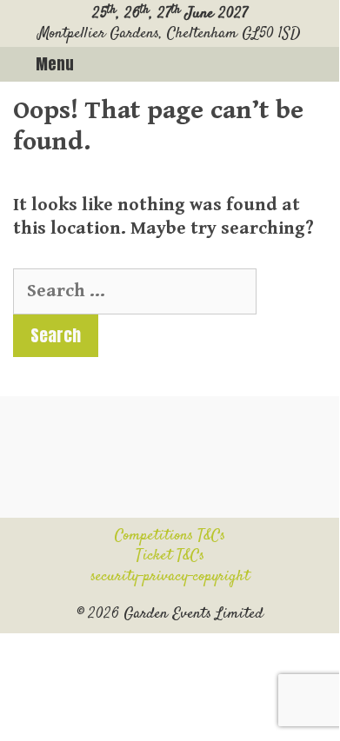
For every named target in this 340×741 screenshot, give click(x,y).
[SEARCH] (319, 64)
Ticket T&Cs (170, 556)
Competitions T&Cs (170, 536)
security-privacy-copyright (170, 577)
